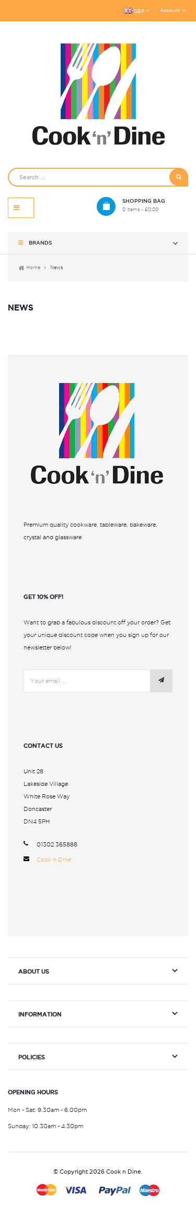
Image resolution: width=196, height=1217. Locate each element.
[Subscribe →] (161, 681)
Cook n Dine (54, 859)
